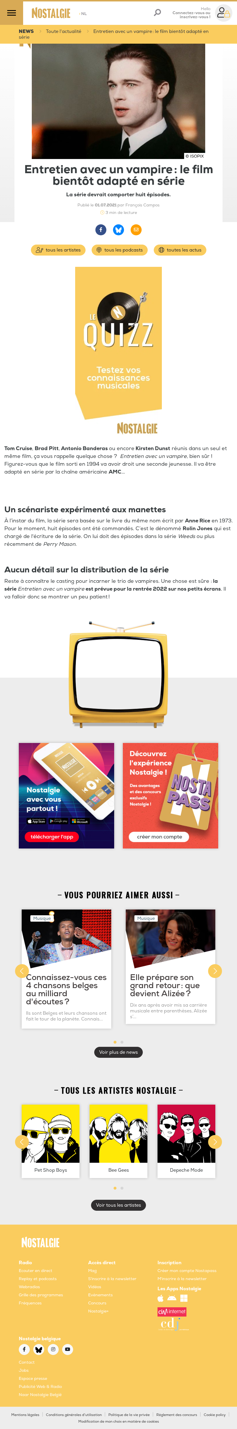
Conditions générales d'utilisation (74, 1415)
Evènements (100, 1295)
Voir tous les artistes (118, 1205)
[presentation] (22, 971)
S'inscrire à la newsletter (112, 1278)
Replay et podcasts (38, 1278)
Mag (92, 1270)
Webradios (29, 1286)
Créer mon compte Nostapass (187, 1270)
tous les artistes (63, 250)
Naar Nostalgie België (40, 1394)
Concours (97, 1303)
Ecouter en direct (35, 1270)
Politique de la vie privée (129, 1415)
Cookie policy (215, 1415)
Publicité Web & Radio (40, 1386)
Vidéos (94, 1286)
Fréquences (30, 1303)
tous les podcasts (123, 250)
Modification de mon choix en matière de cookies (118, 1421)
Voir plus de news (118, 1052)
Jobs (24, 1370)
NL (83, 13)
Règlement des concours (176, 1415)
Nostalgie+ (98, 1311)
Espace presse (33, 1378)
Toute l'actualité (63, 31)
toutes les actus (183, 250)
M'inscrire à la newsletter (182, 1278)
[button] (115, 1042)
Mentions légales (25, 1415)
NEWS (26, 31)
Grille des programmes (41, 1295)
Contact (27, 1362)
